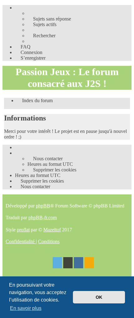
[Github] (68, 263)
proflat (23, 229)
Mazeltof (52, 229)
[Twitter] (57, 263)
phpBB (43, 205)
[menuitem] (49, 18)
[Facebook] (78, 263)
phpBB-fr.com (42, 217)
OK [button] (99, 297)
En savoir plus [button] (25, 308)
